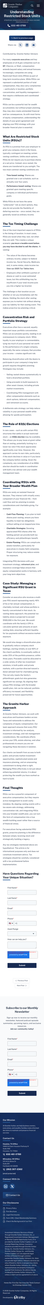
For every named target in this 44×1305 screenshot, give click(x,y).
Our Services (21, 1283)
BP (4, 66)
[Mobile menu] (38, 5)
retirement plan (28, 564)
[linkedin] (5, 1186)
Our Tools (29, 1283)
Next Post (21, 985)
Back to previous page (23, 38)
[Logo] (12, 5)
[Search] (32, 5)
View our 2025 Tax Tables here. (20, 268)
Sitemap (18, 1285)
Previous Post (22, 980)
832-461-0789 (13, 1154)
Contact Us (14, 1195)
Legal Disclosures (13, 1215)
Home (6, 1283)
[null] (20, 45)
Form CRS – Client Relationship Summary (21, 1218)
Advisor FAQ (26, 1285)
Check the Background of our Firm (19, 1221)
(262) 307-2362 (14, 1169)
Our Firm (12, 1283)
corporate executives (20, 59)
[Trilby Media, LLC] (19, 1297)
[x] (12, 1186)
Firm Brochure (11, 1211)
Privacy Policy (11, 1208)
